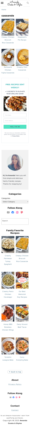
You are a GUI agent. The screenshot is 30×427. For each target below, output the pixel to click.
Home (4, 10)
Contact (15, 410)
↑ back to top (15, 372)
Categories (6, 198)
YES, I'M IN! (15, 127)
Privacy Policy (16, 136)
